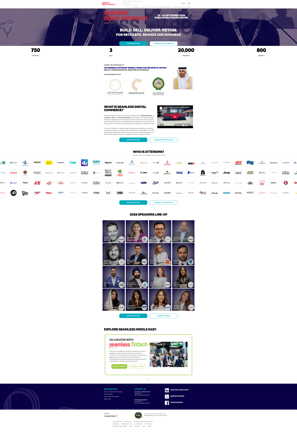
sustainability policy (139, 423)
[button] (147, 380)
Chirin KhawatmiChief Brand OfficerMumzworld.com (178, 307)
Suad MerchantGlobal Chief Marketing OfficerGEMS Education (135, 307)
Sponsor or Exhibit (145, 7)
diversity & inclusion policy (126, 423)
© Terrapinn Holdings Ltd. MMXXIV (120, 426)
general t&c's (137, 426)
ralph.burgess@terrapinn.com (142, 395)
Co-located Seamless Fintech (178, 7)
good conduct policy (117, 421)
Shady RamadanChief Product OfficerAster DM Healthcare (178, 262)
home (128, 7)
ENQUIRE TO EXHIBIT (119, 366)
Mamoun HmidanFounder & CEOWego (131, 262)
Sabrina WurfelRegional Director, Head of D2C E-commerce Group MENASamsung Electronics (164, 284)
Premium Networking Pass (164, 7)
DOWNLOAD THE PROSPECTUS (164, 43)
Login (188, 3)
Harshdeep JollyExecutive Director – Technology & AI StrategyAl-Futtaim (138, 284)
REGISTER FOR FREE (133, 43)
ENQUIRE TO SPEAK (164, 316)
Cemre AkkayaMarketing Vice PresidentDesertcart (156, 307)
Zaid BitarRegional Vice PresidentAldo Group (110, 239)
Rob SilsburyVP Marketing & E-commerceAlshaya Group (111, 262)
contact (143, 426)
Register (189, 7)
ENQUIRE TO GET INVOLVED (164, 202)
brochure (149, 426)
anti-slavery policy (127, 421)
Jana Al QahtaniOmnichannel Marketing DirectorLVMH (112, 307)
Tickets (183, 3)
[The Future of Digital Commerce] (108, 4)
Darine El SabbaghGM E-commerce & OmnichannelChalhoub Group (135, 239)
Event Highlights (135, 7)
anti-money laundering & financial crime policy (143, 421)
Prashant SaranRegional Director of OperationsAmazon (181, 239)
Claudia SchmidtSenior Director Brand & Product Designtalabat (160, 262)
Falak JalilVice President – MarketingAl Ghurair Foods (180, 284)
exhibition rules (116, 423)
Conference (153, 7)
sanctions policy (148, 423)
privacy (130, 426)
